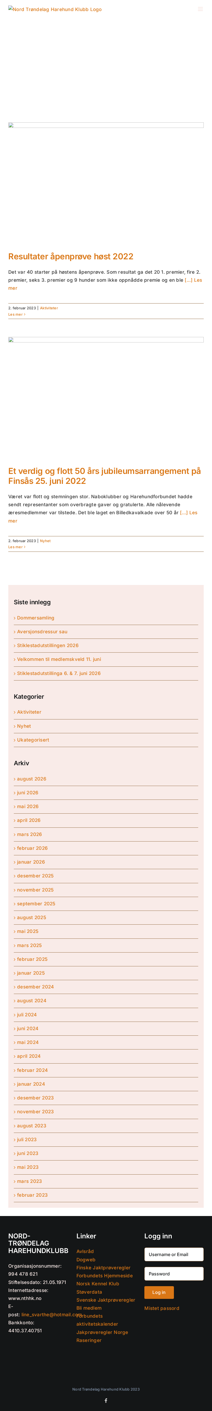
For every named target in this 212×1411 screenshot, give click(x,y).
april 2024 (29, 1056)
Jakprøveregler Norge (102, 1332)
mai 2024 (28, 1042)
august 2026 (31, 779)
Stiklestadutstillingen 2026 (48, 645)
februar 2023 (32, 1195)
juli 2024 (27, 1014)
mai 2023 (28, 1167)
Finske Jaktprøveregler (103, 1267)
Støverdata (89, 1292)
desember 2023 (35, 1098)
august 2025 (31, 917)
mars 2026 (29, 834)
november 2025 (35, 890)
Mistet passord (161, 1308)
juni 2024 (27, 1028)
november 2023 (35, 1111)
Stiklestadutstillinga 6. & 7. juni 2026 (59, 673)
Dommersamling (35, 618)
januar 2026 (31, 862)
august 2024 (31, 1000)
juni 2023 (27, 1153)
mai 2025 (27, 931)
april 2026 (29, 820)
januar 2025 (31, 973)
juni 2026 (27, 792)
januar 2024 (31, 1084)
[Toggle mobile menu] (201, 9)
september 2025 (36, 903)
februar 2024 (32, 1070)
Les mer (15, 314)
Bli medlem (89, 1308)
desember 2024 (35, 987)
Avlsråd (85, 1251)
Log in (159, 1292)
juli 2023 (27, 1139)
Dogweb (86, 1259)
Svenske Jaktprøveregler (106, 1300)
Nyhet (45, 541)
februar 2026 (32, 848)
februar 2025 (32, 959)
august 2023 (31, 1125)
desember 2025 (35, 876)
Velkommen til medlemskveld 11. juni (59, 659)
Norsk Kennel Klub (97, 1283)
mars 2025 (29, 945)
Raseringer (89, 1340)
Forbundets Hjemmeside (104, 1275)
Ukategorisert (33, 740)
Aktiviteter (49, 308)
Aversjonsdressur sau (42, 631)
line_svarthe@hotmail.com (52, 1314)
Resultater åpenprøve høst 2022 (71, 256)
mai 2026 (28, 806)
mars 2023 (29, 1181)
